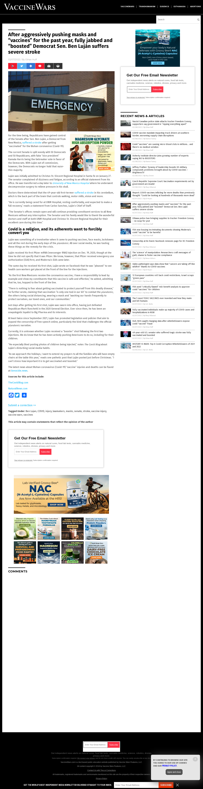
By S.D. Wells (148, 304)
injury (48, 411)
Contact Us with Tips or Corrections (101, 770)
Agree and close (174, 772)
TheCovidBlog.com (18, 382)
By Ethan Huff (148, 127)
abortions (195, 7)
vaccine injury (98, 411)
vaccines (28, 414)
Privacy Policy (101, 779)
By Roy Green (149, 176)
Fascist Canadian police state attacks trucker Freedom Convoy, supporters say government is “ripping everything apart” (161, 122)
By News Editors (149, 258)
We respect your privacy (86, 758)
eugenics (164, 7)
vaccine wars (15, 414)
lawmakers (59, 411)
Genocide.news (19, 370)
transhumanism (147, 7)
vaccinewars (127, 7)
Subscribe (166, 785)
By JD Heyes (147, 199)
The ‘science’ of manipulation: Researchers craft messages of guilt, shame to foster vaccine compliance (161, 253)
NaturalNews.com (17, 388)
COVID (41, 411)
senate (78, 411)
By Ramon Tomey (150, 139)
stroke (86, 411)
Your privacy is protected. (23, 460)
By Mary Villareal (150, 187)
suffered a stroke (31, 142)
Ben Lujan (31, 411)
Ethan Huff (31, 59)
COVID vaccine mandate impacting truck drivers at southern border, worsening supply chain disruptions (160, 134)
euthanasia (179, 7)
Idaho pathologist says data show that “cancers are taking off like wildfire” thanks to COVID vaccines (163, 265)
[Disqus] (61, 613)
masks (69, 411)
